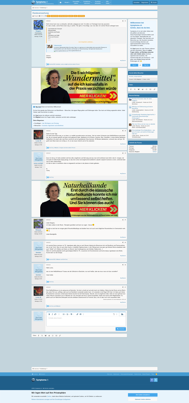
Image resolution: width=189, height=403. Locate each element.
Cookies (35, 374)
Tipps (152, 374)
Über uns (109, 374)
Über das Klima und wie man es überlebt (143, 124)
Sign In (134, 65)
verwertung (81, 16)
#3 (125, 153)
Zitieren (124, 60)
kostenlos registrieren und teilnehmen (52, 125)
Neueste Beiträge (134, 95)
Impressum (116, 374)
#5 (125, 242)
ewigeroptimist (138, 76)
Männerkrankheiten (137, 121)
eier (49, 16)
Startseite (60, 2)
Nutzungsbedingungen (127, 374)
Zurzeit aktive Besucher (136, 73)
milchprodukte (63, 16)
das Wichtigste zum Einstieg (50, 123)
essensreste (54, 16)
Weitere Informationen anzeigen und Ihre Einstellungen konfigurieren (51, 399)
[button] (67, 2)
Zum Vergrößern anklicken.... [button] (86, 42)
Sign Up (146, 65)
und (54, 306)
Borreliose (135, 104)
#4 (125, 219)
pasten (70, 16)
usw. (75, 16)
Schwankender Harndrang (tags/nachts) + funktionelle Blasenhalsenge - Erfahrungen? (144, 116)
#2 (125, 130)
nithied (154, 151)
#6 (125, 264)
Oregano (36, 16)
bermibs (131, 76)
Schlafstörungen (136, 137)
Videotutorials (58, 45)
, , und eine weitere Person (64, 64)
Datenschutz (137, 374)
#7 (125, 287)
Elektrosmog (135, 111)
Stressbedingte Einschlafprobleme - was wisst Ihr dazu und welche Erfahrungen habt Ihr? (143, 131)
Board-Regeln (146, 374)
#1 (125, 20)
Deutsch (42, 374)
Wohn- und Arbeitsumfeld (138, 127)
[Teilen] (123, 21)
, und (58, 259)
